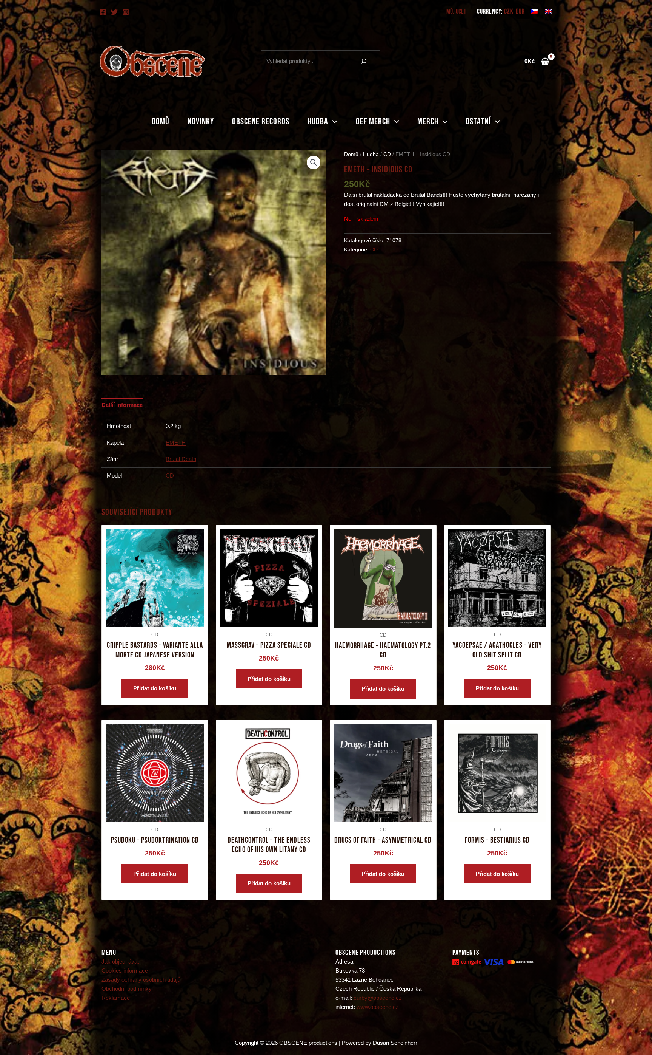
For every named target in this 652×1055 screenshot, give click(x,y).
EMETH (176, 442)
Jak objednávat (120, 961)
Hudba (318, 121)
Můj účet (456, 11)
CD (387, 154)
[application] (332, 121)
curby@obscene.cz (378, 998)
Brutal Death (181, 459)
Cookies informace (124, 970)
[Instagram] (125, 12)
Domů (160, 121)
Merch (427, 121)
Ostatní (478, 121)
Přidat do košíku (154, 688)
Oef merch (373, 121)
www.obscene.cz (378, 1007)
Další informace (122, 405)
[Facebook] (103, 12)
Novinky (201, 121)
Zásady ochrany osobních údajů (140, 979)
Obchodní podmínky (126, 988)
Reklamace (115, 998)
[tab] (122, 405)
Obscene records (260, 121)
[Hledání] (363, 61)
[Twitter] (114, 12)
